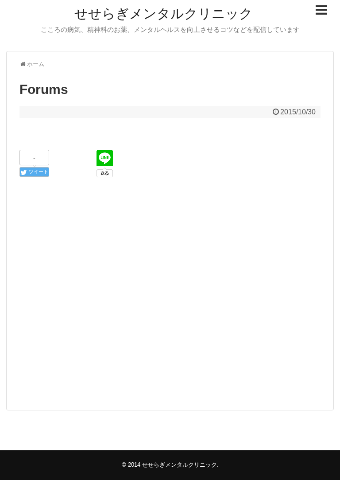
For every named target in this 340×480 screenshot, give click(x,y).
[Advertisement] (170, 310)
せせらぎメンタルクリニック (163, 13)
